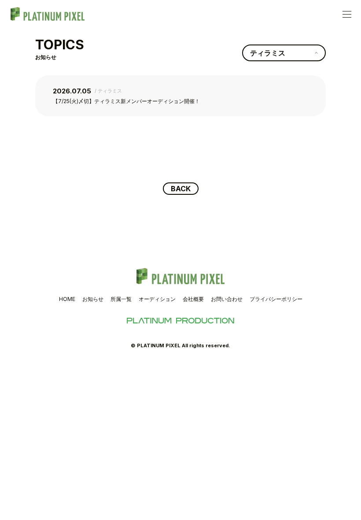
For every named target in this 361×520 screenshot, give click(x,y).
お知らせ (92, 299)
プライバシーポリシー (276, 299)
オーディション (157, 299)
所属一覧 (121, 299)
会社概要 (193, 299)
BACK (181, 188)
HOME (67, 299)
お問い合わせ (227, 299)
